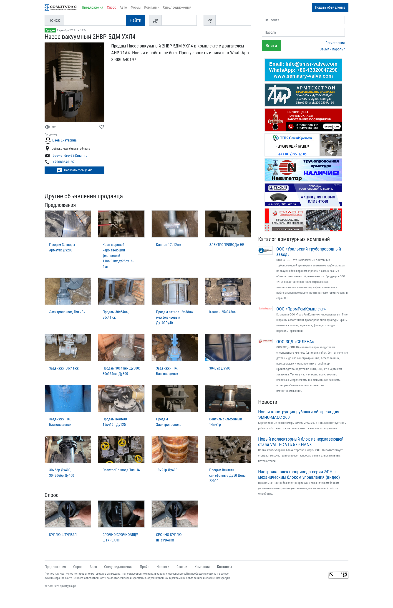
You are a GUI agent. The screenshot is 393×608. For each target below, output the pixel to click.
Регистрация (335, 43)
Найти (135, 20)
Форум (136, 7)
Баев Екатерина (64, 140)
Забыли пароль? (332, 49)
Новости (267, 402)
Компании (151, 7)
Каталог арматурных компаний (294, 239)
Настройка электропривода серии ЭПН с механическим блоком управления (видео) (299, 474)
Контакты (224, 567)
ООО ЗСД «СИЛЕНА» (295, 341)
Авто (123, 7)
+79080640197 (64, 162)
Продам (50, 30)
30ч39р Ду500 (220, 368)
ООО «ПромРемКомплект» (301, 309)
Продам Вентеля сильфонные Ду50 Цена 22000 (227, 475)
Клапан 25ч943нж (223, 312)
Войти (271, 45)
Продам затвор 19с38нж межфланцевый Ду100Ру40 (174, 317)
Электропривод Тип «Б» (67, 312)
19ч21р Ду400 (166, 470)
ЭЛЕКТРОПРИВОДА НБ (226, 245)
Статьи (181, 567)
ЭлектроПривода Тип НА (121, 470)
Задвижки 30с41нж (64, 368)
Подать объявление (330, 7)
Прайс (144, 567)
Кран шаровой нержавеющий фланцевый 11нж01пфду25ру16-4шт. (118, 256)
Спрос (111, 7)
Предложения (92, 7)
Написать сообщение (74, 170)
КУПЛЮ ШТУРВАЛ (63, 535)
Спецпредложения (177, 7)
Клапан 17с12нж (168, 245)
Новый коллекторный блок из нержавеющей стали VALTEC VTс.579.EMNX (300, 441)
